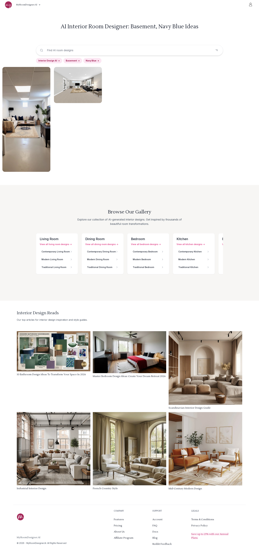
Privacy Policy (199, 525)
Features (119, 519)
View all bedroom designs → (146, 244)
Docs (155, 531)
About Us (119, 531)
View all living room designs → (56, 244)
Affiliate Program (123, 537)
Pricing (118, 525)
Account (157, 519)
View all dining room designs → (101, 244)
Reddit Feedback (162, 544)
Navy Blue (92, 60)
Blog (155, 537)
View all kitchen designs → (191, 244)
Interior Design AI (49, 60)
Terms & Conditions (202, 519)
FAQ (154, 525)
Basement (73, 60)
